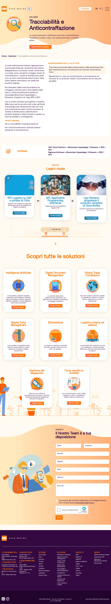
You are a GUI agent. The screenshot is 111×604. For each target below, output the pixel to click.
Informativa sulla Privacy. (85, 503)
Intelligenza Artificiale (63, 555)
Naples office (26, 552)
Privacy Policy (43, 575)
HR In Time (79, 566)
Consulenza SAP (99, 557)
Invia (59, 517)
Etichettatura (61, 573)
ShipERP (78, 559)
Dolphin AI (79, 557)
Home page (42, 555)
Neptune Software (81, 561)
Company (41, 568)
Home (4, 56)
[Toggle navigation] (107, 9)
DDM (77, 555)
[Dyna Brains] (14, 9)
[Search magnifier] (29, 8)
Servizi (41, 564)
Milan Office (8, 569)
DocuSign (79, 573)
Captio (78, 564)
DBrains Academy (44, 571)
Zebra (77, 575)
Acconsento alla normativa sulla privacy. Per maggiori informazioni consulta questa (83, 502)
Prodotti (41, 561)
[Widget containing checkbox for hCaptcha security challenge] (72, 510)
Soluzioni (12, 56)
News (40, 557)
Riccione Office (9, 562)
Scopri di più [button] (19, 213)
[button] (38, 201)
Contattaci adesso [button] (40, 47)
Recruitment (98, 563)
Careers (41, 566)
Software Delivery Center (101, 555)
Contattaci (85, 9)
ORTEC (78, 571)
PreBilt (78, 568)
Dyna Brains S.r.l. (10, 552)
